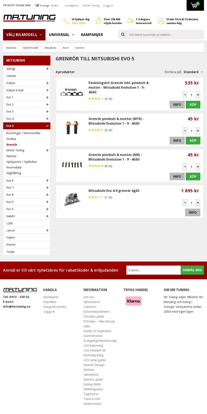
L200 (9, 223)
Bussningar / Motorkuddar (23, 133)
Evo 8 (10, 194)
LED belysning (93, 345)
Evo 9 (10, 202)
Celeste (11, 76)
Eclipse (10, 83)
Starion (11, 244)
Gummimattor (93, 336)
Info (177, 104)
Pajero (10, 237)
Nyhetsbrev (91, 302)
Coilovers (89, 307)
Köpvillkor (50, 302)
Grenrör (11, 144)
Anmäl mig (192, 270)
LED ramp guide (94, 360)
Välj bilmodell (22, 34)
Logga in (108, 5)
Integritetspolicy (54, 307)
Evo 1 (10, 97)
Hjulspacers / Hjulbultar (21, 162)
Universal (60, 34)
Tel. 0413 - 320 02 (16, 297)
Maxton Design (94, 365)
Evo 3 (10, 111)
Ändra (54, 5)
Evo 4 (10, 119)
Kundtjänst (71, 5)
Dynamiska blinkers (96, 311)
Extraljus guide (93, 316)
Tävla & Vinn (91, 399)
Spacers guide (93, 379)
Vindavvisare (92, 403)
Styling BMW (92, 384)
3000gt (10, 69)
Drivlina (11, 139)
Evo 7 (10, 187)
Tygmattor (91, 394)
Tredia (10, 252)
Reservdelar (14, 167)
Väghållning (13, 173)
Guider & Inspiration (97, 331)
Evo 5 (10, 126)
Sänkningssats (93, 389)
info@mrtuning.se (16, 306)
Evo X (10, 209)
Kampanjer (92, 34)
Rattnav (11, 156)
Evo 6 (10, 180)
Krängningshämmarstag (100, 340)
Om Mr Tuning (90, 5)
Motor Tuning (15, 150)
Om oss (88, 297)
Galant (10, 216)
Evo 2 (10, 104)
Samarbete (91, 374)
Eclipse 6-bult (14, 90)
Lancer (10, 230)
